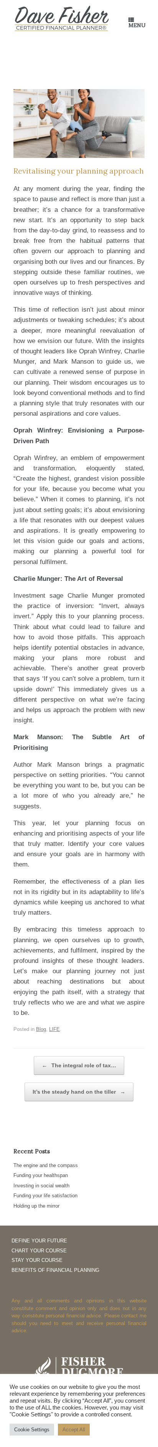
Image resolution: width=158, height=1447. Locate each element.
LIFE (54, 1029)
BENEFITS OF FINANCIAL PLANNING (55, 1270)
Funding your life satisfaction (45, 1195)
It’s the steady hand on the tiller (79, 1092)
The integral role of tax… (79, 1065)
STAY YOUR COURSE (37, 1260)
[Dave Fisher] (61, 19)
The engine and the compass (45, 1165)
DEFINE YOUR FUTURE (39, 1241)
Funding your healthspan (40, 1175)
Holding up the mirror (36, 1206)
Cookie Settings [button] (31, 1429)
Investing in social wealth (41, 1185)
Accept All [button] (74, 1429)
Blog (41, 1029)
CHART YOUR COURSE (39, 1251)
